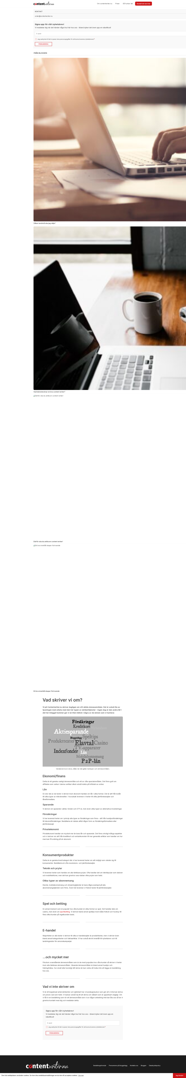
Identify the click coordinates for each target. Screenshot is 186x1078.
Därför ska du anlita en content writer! (48, 541)
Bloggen (143, 1065)
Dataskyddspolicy (154, 1065)
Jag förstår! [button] (179, 1075)
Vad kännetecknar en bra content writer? (49, 392)
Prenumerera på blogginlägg (118, 1065)
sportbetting (65, 912)
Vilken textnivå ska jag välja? (45, 223)
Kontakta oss (134, 1065)
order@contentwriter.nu (44, 16)
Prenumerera (54, 1033)
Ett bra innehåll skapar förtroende (46, 691)
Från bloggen (40, 53)
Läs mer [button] (81, 1075)
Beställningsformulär (99, 1065)
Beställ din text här (143, 4)
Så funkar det (128, 4)
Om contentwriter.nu (104, 4)
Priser (117, 4)
